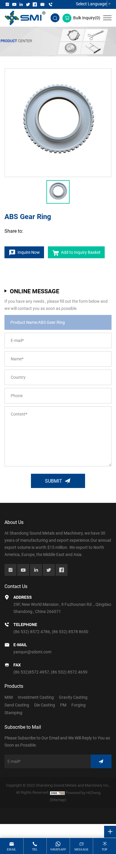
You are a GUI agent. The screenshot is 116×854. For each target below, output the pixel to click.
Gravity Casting (73, 697)
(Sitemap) (58, 799)
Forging (78, 705)
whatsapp (58, 849)
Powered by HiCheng (83, 792)
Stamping (13, 712)
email (11, 849)
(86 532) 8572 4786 (31, 631)
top (104, 849)
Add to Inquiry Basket (81, 252)
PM (63, 705)
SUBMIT (53, 481)
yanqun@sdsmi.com (32, 652)
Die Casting (44, 705)
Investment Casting (36, 697)
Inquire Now (29, 252)
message (81, 849)
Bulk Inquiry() (86, 17)
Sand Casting (16, 705)
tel (34, 849)
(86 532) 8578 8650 (70, 631)
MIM (8, 697)
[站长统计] (57, 792)
